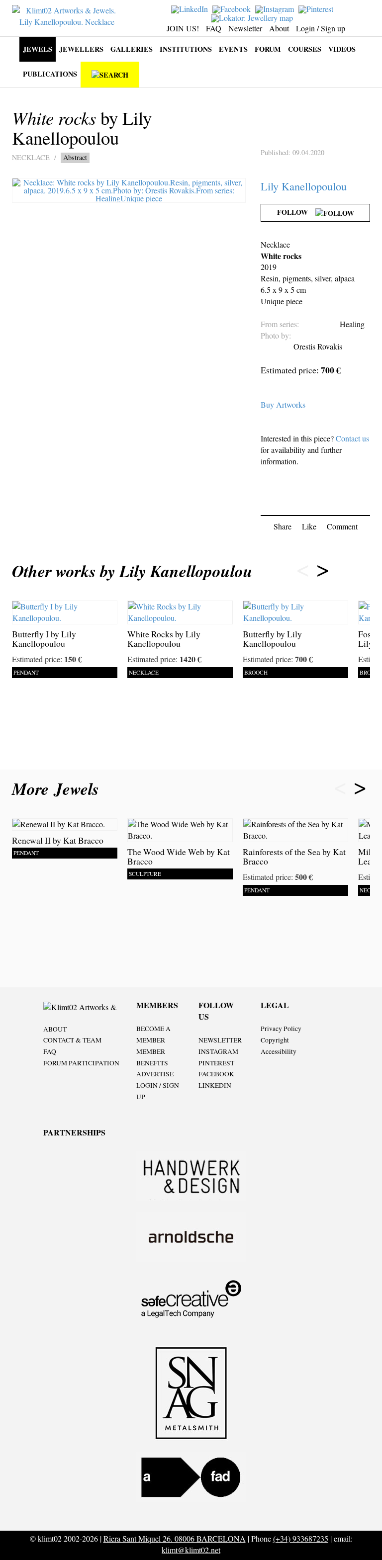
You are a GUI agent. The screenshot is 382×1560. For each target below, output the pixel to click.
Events (233, 49)
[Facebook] (232, 8)
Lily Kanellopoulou (304, 185)
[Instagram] (275, 8)
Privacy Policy (281, 1028)
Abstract (75, 157)
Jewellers (81, 49)
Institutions (186, 49)
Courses (304, 49)
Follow (296, 212)
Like (309, 526)
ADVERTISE (155, 1073)
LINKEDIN (214, 1085)
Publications (50, 74)
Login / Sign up (320, 28)
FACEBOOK (216, 1073)
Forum (268, 49)
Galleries (131, 49)
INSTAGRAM (218, 1051)
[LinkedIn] (190, 8)
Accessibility (278, 1051)
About (279, 28)
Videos (342, 49)
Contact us (352, 438)
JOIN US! (183, 28)
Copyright (275, 1040)
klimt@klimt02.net (191, 1550)
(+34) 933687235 (300, 1538)
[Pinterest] (317, 8)
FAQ (213, 28)
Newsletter (245, 28)
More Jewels (58, 788)
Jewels (37, 49)
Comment (342, 526)
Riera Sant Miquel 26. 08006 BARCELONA (174, 1538)
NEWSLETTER (220, 1040)
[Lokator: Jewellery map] (253, 16)
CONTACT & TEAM (72, 1040)
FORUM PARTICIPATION (81, 1062)
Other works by (132, 571)
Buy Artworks (283, 404)
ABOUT (55, 1029)
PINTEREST (216, 1062)
